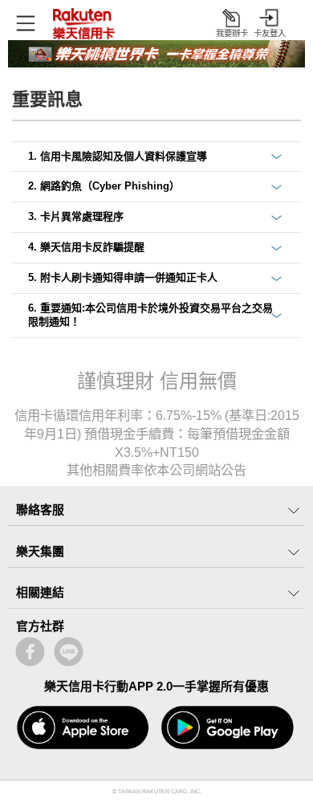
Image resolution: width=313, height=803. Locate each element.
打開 (26, 23)
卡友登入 (270, 33)
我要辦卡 (232, 33)
